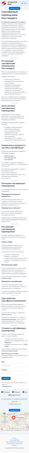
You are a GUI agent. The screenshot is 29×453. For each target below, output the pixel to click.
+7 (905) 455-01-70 (14, 404)
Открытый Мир (12, 3)
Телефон (5, 370)
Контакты (14, 445)
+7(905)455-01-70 (6, 386)
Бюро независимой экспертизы (14, 441)
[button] (14, 8)
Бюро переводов (14, 440)
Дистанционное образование (14, 443)
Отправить (6, 378)
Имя (3, 362)
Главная (14, 438)
